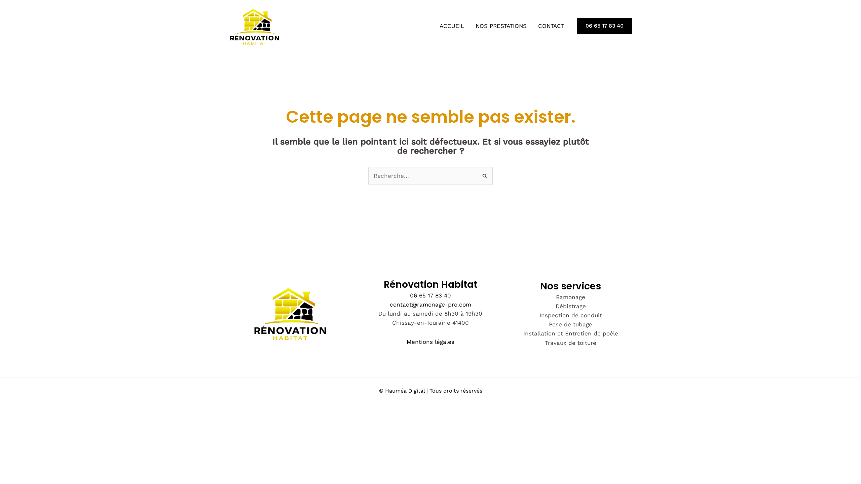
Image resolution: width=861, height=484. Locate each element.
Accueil (452, 26)
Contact (551, 26)
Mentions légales (430, 341)
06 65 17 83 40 (430, 295)
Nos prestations (501, 26)
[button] (604, 26)
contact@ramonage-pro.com (430, 304)
